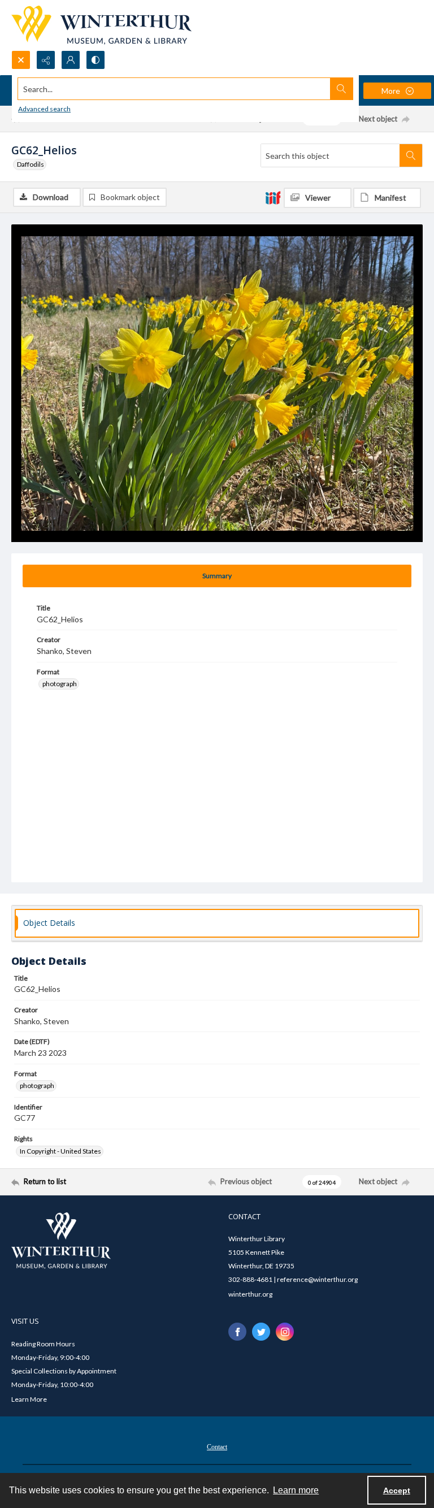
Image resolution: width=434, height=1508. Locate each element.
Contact (217, 1447)
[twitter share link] (261, 1332)
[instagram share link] (285, 1332)
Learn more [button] (296, 1490)
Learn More (29, 1399)
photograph (59, 683)
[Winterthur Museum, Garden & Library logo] (101, 25)
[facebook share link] (237, 1332)
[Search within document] (411, 155)
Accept (396, 1490)
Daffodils (30, 164)
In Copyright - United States (60, 1151)
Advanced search (44, 109)
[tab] (217, 576)
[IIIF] (273, 197)
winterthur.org (250, 1294)
